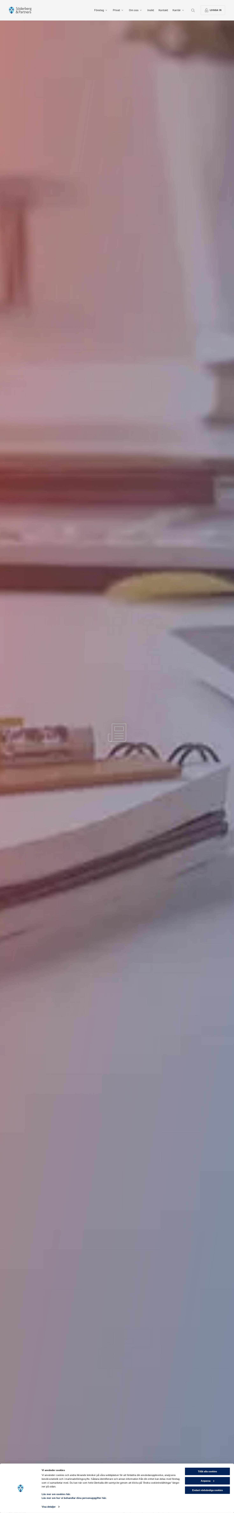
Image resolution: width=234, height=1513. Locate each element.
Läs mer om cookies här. (56, 1494)
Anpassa (205, 1480)
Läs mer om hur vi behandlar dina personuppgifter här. (74, 1498)
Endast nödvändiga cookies (207, 1490)
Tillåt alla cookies (207, 1471)
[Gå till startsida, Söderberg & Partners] (20, 10)
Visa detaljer (49, 1506)
